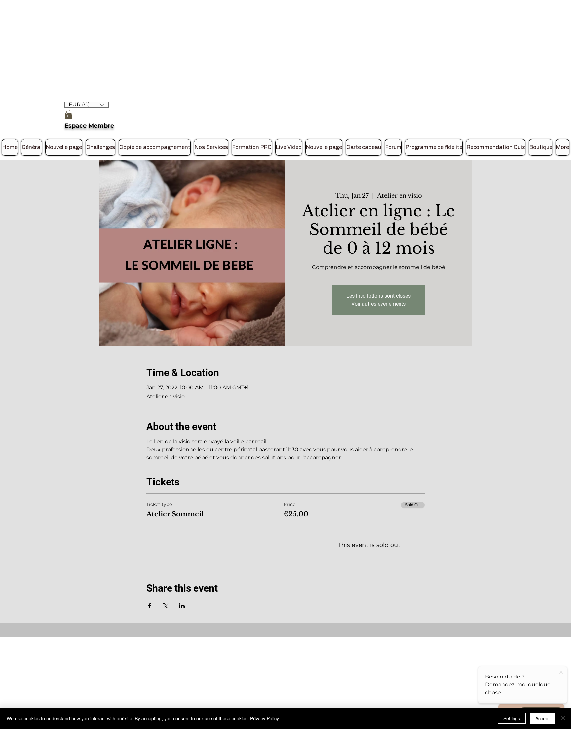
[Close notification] (561, 673)
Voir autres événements (378, 304)
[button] (86, 104)
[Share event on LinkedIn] (182, 605)
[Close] (563, 718)
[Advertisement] (198, 46)
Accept (542, 718)
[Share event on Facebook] (149, 605)
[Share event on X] (166, 605)
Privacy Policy (264, 718)
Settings (511, 718)
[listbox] (86, 105)
